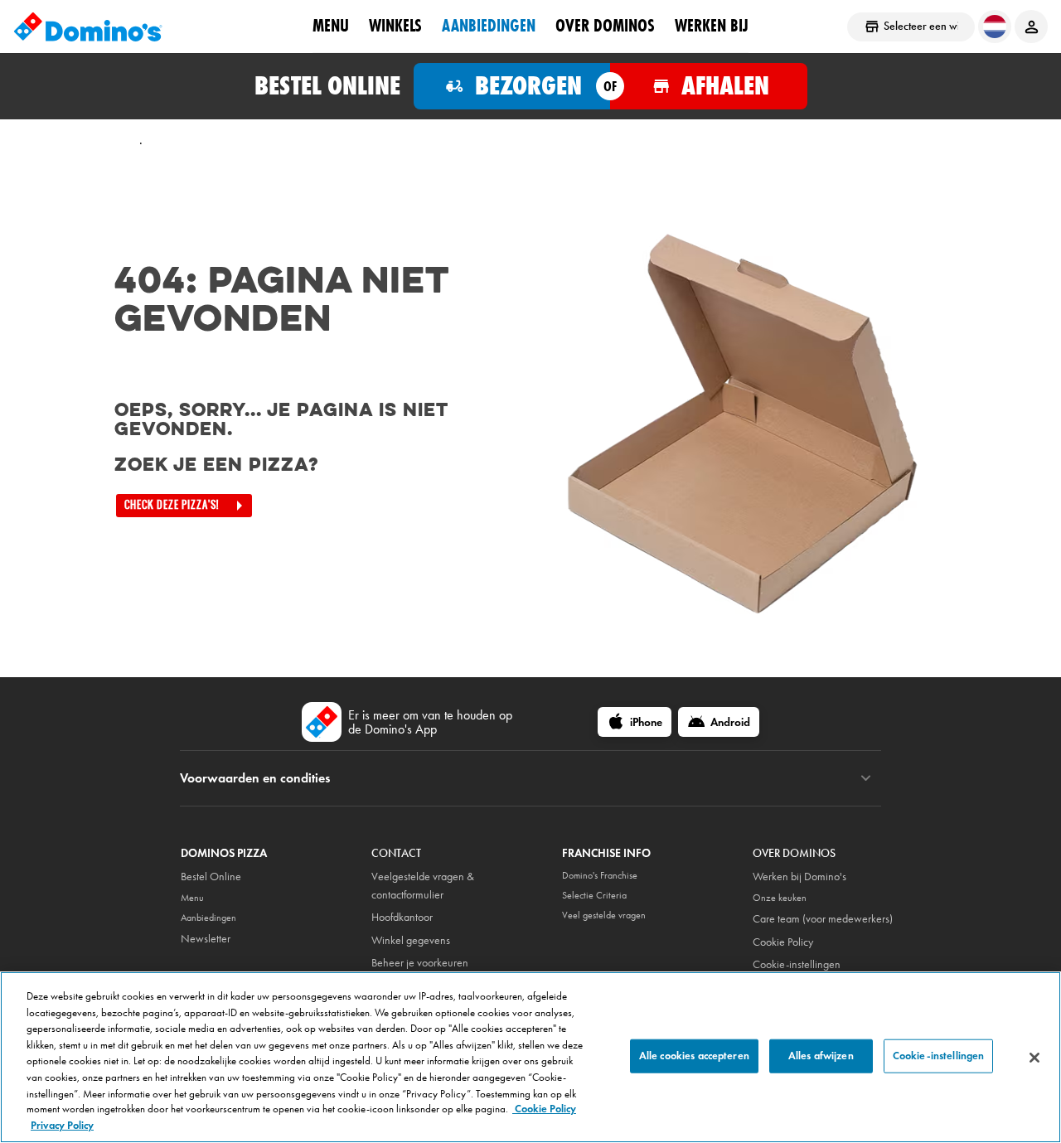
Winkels (395, 25)
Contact (396, 853)
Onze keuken (780, 897)
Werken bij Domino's (799, 876)
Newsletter (205, 939)
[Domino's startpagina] (87, 26)
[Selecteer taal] (994, 26)
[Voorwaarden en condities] (865, 778)
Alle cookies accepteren (694, 1055)
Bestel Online (211, 876)
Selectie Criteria (594, 895)
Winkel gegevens (410, 940)
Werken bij (712, 25)
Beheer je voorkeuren (419, 963)
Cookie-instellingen (797, 964)
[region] (530, 1057)
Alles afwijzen (821, 1055)
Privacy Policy (62, 1125)
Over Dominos (605, 25)
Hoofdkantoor (402, 917)
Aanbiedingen (488, 25)
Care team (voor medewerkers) (823, 919)
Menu (330, 25)
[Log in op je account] (1031, 26)
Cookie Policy (783, 942)
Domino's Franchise (599, 875)
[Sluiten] (1034, 1057)
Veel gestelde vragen (604, 915)
